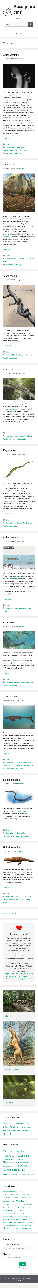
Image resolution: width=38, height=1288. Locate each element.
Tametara (8, 164)
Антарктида (14, 1156)
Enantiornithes (6, 1208)
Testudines (21, 1225)
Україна (18, 1174)
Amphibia (15, 1191)
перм (10, 1130)
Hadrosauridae (14, 1207)
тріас (5, 1133)
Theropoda (8, 1228)
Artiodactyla (18, 1194)
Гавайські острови (8, 1159)
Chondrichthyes (7, 1201)
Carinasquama (11, 54)
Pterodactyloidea (18, 1216)
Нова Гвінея (24, 1162)
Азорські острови (28, 1151)
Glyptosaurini (8, 899)
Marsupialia (17, 1211)
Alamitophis (10, 275)
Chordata (20, 147)
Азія (6, 1155)
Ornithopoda (18, 1214)
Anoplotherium (12, 1070)
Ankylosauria (21, 1191)
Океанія (13, 1166)
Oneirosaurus (11, 696)
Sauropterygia (22, 1222)
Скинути (22, 1268)
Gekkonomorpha (9, 150)
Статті (8, 144)
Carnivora (6, 1197)
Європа (7, 1151)
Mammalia (8, 1210)
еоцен (15, 1123)
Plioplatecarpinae (20, 765)
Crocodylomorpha (8, 1205)
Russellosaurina (9, 768)
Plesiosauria (26, 1214)
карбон (21, 1123)
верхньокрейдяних (19, 811)
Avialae (29, 1194)
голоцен (5, 1123)
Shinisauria (13, 439)
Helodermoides (11, 847)
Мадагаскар (8, 1162)
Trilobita (30, 1228)
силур (29, 1130)
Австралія (18, 1151)
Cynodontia (17, 1205)
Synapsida (6, 1225)
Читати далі (7, 138)
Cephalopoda (14, 1197)
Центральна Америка (28, 1174)
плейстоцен (16, 1130)
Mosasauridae (28, 762)
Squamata (25, 150)
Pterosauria (28, 1216)
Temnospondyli (14, 1225)
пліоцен (24, 1130)
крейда (16, 660)
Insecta (20, 1208)
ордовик (29, 1127)
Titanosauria (24, 1228)
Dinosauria (26, 1204)
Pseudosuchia (7, 1216)
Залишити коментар (13, 153)
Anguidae (9, 896)
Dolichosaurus (11, 779)
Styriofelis (9, 1016)
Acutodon (8, 369)
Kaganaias (9, 450)
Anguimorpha (19, 436)
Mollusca (23, 1211)
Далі (15, 913)
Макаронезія (18, 1162)
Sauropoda (25, 1220)
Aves (25, 1194)
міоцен (16, 1127)
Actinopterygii (7, 1191)
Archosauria (28, 1191)
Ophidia (16, 258)
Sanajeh (6, 237)
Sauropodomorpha (10, 1223)
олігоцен (23, 1127)
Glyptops (9, 1102)
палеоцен (5, 1130)
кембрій (26, 1123)
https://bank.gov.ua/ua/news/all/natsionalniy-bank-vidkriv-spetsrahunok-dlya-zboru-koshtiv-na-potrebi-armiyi (19, 976)
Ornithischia (8, 1214)
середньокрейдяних (10, 100)
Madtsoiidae (27, 355)
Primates (32, 1214)
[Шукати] (30, 24)
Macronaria (26, 1208)
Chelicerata (26, 1197)
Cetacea (20, 1197)
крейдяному (15, 409)
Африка (24, 1155)
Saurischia (16, 1219)
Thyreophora (16, 1228)
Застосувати (22, 1264)
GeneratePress (19, 1280)
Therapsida (27, 1225)
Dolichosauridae (19, 523)
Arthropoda (8, 1194)
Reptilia (18, 150)
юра (10, 1133)
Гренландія (19, 1159)
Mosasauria (17, 762)
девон (10, 1123)
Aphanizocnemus (13, 537)
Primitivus (9, 622)
